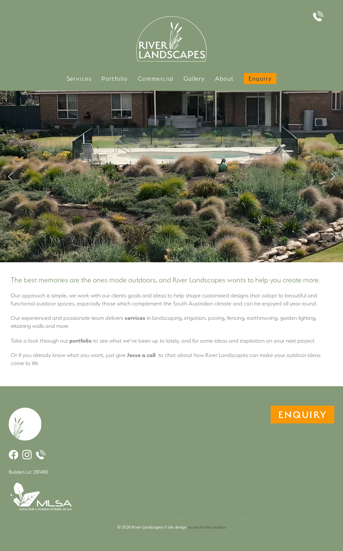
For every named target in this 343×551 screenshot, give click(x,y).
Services (79, 78)
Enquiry (260, 78)
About (224, 78)
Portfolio (114, 78)
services (135, 317)
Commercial (156, 78)
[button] (10, 176)
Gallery (194, 78)
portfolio (80, 340)
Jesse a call (141, 354)
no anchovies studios (207, 527)
